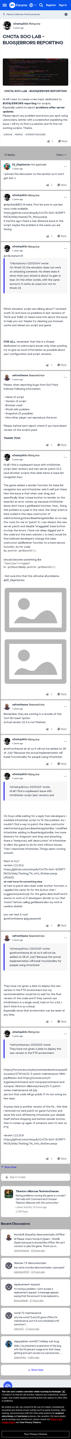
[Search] (41, 5)
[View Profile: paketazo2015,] (8, 1265)
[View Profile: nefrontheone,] (8, 1237)
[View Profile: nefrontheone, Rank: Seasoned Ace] (7, 377)
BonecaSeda (21, 1300)
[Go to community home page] (18, 5)
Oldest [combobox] (61, 155)
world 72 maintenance (27, 1313)
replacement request (27, 1284)
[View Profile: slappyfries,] (8, 1344)
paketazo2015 (21, 1272)
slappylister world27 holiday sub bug (36, 1341)
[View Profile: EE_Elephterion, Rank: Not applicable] (7, 166)
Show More (10, 1167)
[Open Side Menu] (4, 5)
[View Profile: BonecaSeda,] (8, 1287)
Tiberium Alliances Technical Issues (23, 14)
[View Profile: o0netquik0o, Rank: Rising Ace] (7, 25)
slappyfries (20, 1357)
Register (51, 5)
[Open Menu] (66, 14)
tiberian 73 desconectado (30, 1263)
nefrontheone (20, 375)
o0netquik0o (20, 23)
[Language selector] (33, 5)
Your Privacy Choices (35, 1434)
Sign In (63, 5)
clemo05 (19, 1328)
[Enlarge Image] (35, 72)
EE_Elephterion (21, 164)
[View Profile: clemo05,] (8, 1315)
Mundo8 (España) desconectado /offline (39, 1234)
